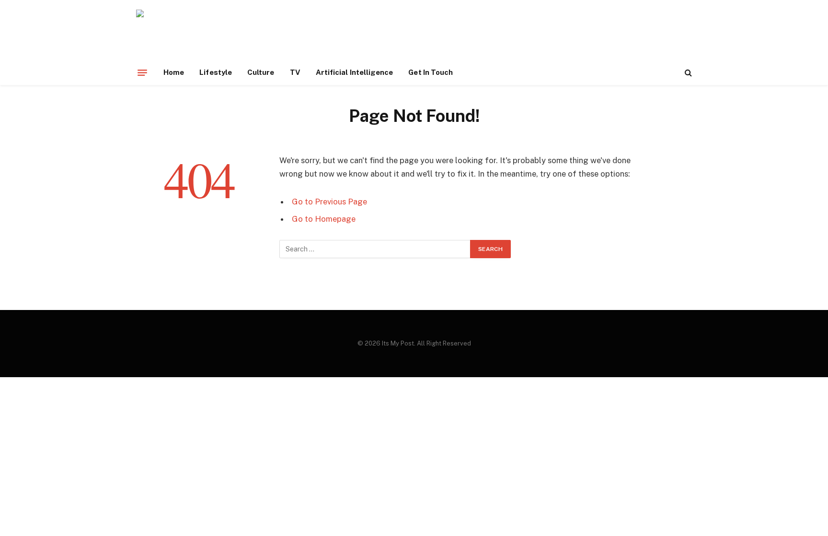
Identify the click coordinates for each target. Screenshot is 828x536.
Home (173, 72)
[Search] (687, 72)
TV (295, 72)
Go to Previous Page (329, 201)
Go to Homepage (324, 219)
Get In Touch (430, 72)
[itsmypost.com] (199, 35)
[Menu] (142, 72)
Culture (261, 72)
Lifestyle (215, 72)
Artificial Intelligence (354, 72)
